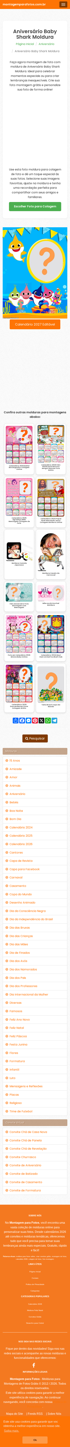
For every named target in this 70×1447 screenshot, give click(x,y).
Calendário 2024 (20, 827)
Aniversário (46, 44)
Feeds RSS (35, 1413)
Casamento (17, 886)
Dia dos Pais (17, 978)
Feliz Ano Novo (19, 1020)
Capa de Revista (20, 861)
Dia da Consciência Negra (27, 911)
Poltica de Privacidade (35, 1284)
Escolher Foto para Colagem (35, 206)
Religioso (15, 1103)
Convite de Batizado (23, 1174)
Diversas (15, 1003)
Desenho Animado (21, 902)
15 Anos (14, 761)
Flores (13, 1053)
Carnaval (15, 877)
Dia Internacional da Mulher (28, 994)
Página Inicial (25, 44)
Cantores (15, 852)
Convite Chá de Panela (25, 1140)
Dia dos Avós (17, 961)
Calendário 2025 (20, 836)
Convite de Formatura (24, 1190)
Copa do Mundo (20, 894)
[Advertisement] (35, 130)
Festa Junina (17, 1044)
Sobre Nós (54, 1413)
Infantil (13, 1070)
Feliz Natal (16, 1028)
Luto (11, 1078)
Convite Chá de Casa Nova (27, 1132)
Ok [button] (35, 1440)
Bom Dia (14, 819)
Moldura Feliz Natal (35, 1310)
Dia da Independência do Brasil (30, 919)
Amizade (15, 769)
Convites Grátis (35, 1317)
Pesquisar (36, 738)
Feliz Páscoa (17, 1036)
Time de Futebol (20, 1111)
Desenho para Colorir (35, 1323)
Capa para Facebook (24, 869)
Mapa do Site (14, 1413)
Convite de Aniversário (24, 1165)
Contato (35, 1278)
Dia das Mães (18, 944)
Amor (12, 777)
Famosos (15, 1011)
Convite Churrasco (22, 1157)
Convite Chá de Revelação (27, 1149)
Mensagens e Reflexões (25, 1086)
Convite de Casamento (25, 1182)
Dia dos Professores (22, 986)
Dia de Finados (19, 953)
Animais (14, 786)
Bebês (13, 802)
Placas (13, 1095)
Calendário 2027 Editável (35, 324)
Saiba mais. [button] (11, 1430)
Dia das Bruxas (19, 928)
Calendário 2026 (20, 844)
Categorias (35, 1291)
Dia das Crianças (20, 936)
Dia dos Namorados (22, 969)
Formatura (16, 1061)
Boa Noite (15, 811)
